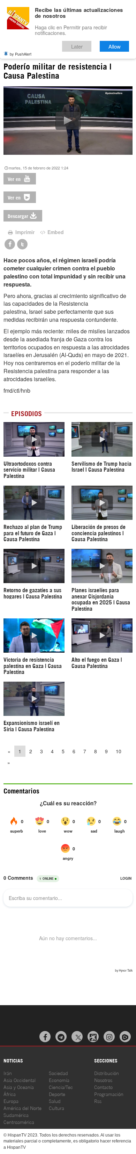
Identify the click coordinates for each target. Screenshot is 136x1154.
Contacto (103, 1087)
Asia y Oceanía (18, 1087)
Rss (97, 1100)
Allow (114, 46)
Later (77, 46)
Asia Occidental (19, 1080)
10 (118, 751)
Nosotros (103, 1080)
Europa (10, 1100)
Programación (108, 1094)
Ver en (15, 178)
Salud (55, 1100)
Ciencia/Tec (61, 1087)
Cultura (56, 1107)
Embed (55, 231)
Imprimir (24, 231)
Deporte (57, 1094)
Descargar (18, 216)
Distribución (106, 1073)
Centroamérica (18, 1121)
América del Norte (22, 1107)
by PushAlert (20, 54)
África (9, 1094)
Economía (59, 1080)
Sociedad (58, 1073)
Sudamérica (16, 1114)
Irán (7, 1073)
